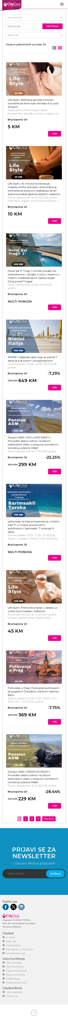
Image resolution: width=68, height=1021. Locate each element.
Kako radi (11, 941)
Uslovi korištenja (15, 966)
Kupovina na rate (15, 974)
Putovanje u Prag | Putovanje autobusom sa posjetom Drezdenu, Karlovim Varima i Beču (33, 691)
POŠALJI (55, 873)
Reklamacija (13, 978)
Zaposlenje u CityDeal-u (19, 949)
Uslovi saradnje (14, 992)
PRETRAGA (52, 26)
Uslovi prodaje (14, 962)
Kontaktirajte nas (15, 953)
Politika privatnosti (16, 982)
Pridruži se (12, 996)
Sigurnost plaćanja (16, 970)
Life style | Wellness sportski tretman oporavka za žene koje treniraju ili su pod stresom (33, 103)
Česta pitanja (13, 945)
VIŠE (54, 133)
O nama (10, 937)
